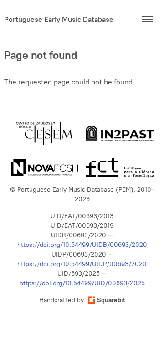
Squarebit (111, 300)
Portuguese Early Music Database (58, 19)
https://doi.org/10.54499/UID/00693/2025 (82, 283)
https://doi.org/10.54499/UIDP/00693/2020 (82, 264)
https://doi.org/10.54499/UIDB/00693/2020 (82, 245)
